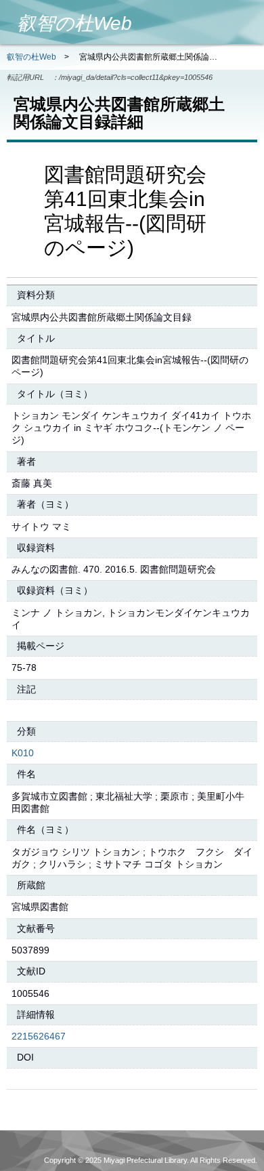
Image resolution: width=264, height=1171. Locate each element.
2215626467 (39, 1036)
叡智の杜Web (31, 57)
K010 (23, 752)
